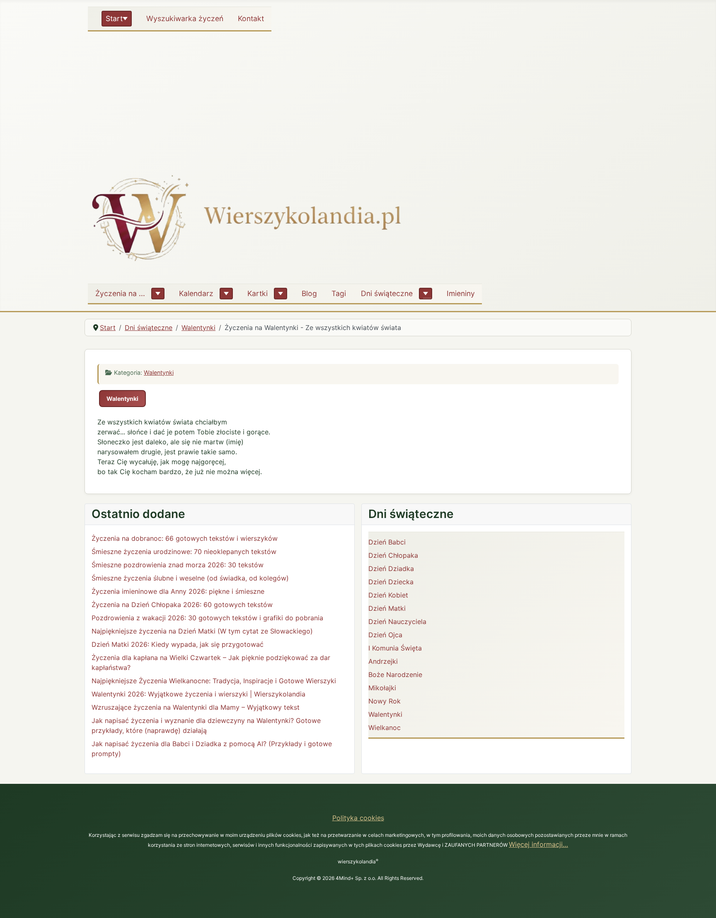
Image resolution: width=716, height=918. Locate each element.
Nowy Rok (384, 701)
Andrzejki (383, 661)
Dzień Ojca (385, 635)
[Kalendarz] (226, 293)
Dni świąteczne (387, 293)
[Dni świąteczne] (425, 293)
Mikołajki (382, 688)
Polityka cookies (358, 818)
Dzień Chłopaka (393, 555)
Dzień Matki (387, 608)
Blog (309, 293)
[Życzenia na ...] (157, 293)
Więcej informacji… (538, 844)
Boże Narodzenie (395, 674)
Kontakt (251, 18)
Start (114, 18)
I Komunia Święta (395, 648)
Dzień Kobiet (388, 595)
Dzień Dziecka (391, 582)
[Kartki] (280, 293)
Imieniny (461, 293)
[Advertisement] (358, 97)
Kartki (257, 293)
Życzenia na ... (120, 293)
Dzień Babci (387, 542)
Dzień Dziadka (391, 568)
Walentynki (159, 372)
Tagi (338, 293)
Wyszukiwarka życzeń (184, 18)
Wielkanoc (384, 727)
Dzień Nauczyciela (397, 621)
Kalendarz (196, 293)
